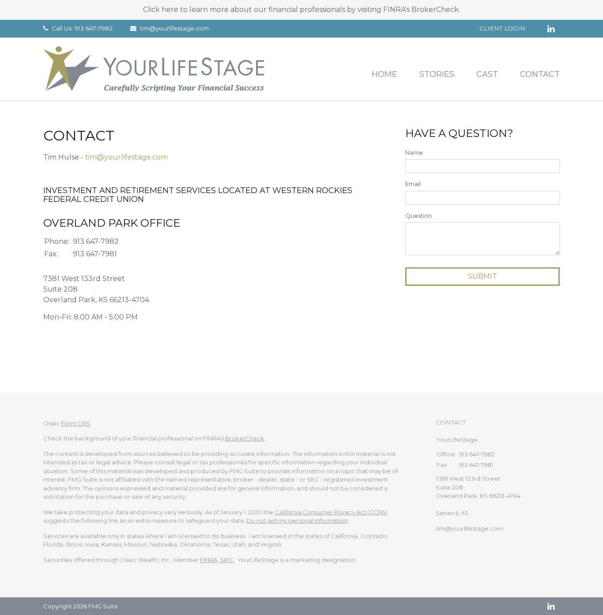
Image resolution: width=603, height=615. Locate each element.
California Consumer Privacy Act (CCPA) (331, 512)
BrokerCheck (244, 438)
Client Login (502, 28)
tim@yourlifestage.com (174, 28)
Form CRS (75, 423)
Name (414, 152)
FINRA (208, 559)
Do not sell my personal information (297, 520)
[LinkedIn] (551, 606)
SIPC (227, 559)
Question (418, 215)
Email (413, 183)
